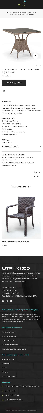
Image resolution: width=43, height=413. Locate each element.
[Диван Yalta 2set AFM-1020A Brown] (40, 66)
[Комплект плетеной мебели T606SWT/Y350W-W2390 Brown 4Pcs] (37, 66)
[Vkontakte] (3, 301)
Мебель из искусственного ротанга (16, 162)
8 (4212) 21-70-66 (10, 391)
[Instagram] (7, 301)
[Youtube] (11, 301)
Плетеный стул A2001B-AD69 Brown (16, 242)
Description (6, 101)
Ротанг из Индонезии (9, 336)
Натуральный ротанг (9, 332)
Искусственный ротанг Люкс (27, 12)
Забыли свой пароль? (9, 376)
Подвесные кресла (8, 340)
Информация (6, 363)
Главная (9, 12)
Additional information (10, 146)
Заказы (4, 367)
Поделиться (37, 172)
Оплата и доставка (8, 359)
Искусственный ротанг (10, 345)
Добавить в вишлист (4, 91)
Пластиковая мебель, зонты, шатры (14, 349)
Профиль (5, 372)
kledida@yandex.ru (12, 395)
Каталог (15, 12)
